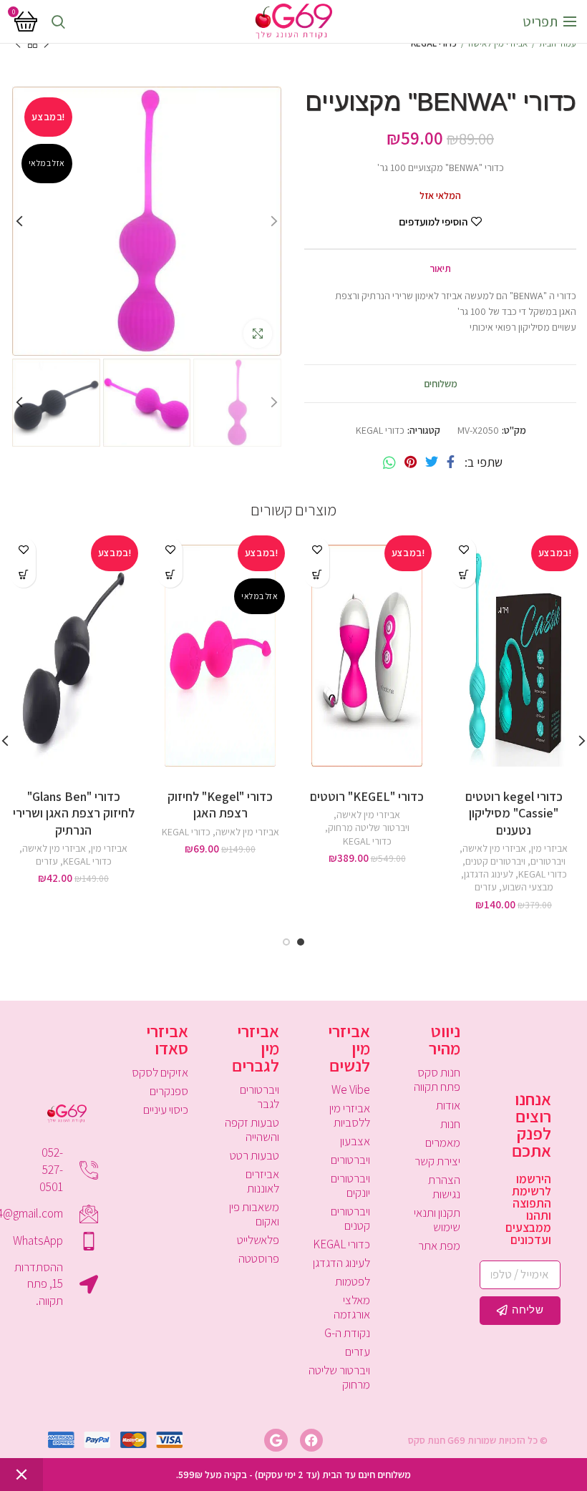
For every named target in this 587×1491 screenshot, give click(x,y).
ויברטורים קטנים (495, 861)
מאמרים (442, 1142)
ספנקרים (169, 1091)
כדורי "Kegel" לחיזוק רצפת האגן (220, 804)
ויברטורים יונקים (350, 1185)
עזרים (486, 886)
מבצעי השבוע (527, 886)
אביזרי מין (549, 848)
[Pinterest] (410, 462)
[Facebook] (450, 462)
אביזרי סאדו (167, 1039)
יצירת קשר (437, 1161)
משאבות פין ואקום (254, 1214)
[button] (463, 575)
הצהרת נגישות (444, 1187)
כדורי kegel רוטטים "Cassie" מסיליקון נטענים (514, 813)
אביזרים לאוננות (262, 1181)
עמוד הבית (557, 43)
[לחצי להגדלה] (257, 333)
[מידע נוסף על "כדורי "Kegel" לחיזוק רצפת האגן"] (170, 575)
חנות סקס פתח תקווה (437, 1079)
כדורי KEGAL (434, 43)
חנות (450, 1124)
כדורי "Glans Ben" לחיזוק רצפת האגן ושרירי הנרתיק (74, 813)
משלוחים (440, 383)
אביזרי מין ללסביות (349, 1115)
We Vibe (350, 1089)
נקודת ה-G (347, 1333)
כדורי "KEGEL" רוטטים (367, 796)
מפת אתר (439, 1245)
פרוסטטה (258, 1258)
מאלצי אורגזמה (352, 1307)
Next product (18, 44)
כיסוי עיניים (165, 1109)
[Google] (275, 1440)
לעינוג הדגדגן (488, 874)
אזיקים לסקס (160, 1072)
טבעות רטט (254, 1155)
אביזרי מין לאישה (498, 43)
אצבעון (355, 1141)
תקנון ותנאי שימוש (437, 1220)
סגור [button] (21, 1474)
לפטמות (352, 1281)
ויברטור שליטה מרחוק (368, 827)
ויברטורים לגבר (259, 1097)
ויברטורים (548, 861)
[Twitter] (431, 462)
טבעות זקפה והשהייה (252, 1129)
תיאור (440, 268)
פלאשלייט (258, 1240)
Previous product (46, 44)
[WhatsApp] (389, 462)
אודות (448, 1105)
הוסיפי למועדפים (433, 221)
